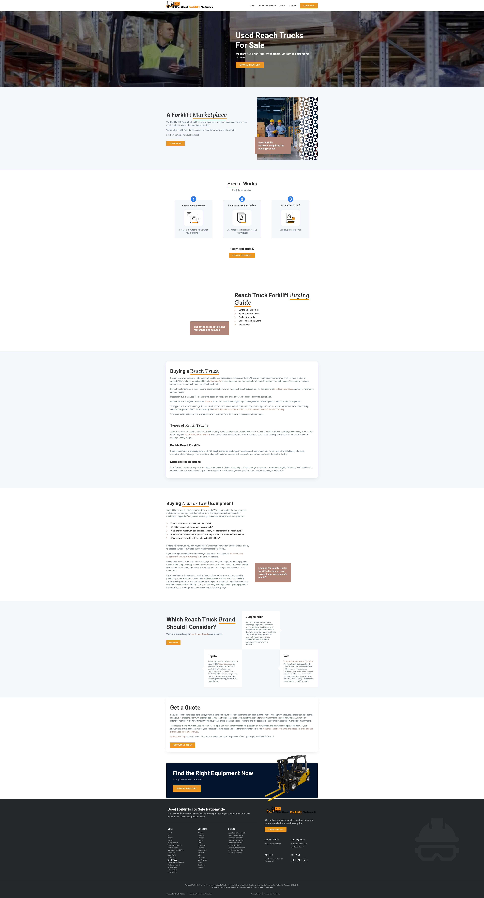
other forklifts (215, 381)
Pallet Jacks (172, 857)
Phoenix (201, 862)
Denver (200, 840)
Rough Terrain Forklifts (176, 862)
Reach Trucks (173, 860)
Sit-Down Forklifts (174, 865)
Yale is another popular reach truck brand (298, 661)
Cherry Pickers (173, 843)
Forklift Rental (173, 848)
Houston (201, 848)
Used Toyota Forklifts (235, 850)
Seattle (200, 867)
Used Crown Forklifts (235, 835)
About (283, 6)
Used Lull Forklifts (234, 845)
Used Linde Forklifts (235, 843)
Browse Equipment (267, 6)
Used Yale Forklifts (235, 853)
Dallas (200, 843)
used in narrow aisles (283, 389)
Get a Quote (185, 707)
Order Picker (172, 855)
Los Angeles (202, 860)
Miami (200, 855)
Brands (170, 838)
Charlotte (201, 835)
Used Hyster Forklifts (235, 838)
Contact (294, 6)
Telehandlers (172, 870)
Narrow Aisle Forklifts (175, 850)
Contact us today (177, 736)
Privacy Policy (172, 872)
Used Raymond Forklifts (236, 848)
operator (208, 401)
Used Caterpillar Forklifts (237, 833)
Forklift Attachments (175, 845)
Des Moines (202, 845)
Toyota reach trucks (225, 664)
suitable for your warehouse (197, 434)
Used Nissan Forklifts (236, 840)
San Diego (201, 865)
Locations (171, 853)
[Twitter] (299, 860)
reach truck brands (200, 634)
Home (252, 6)
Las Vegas (201, 857)
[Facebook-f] (293, 860)
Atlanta (200, 833)
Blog (169, 835)
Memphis (201, 853)
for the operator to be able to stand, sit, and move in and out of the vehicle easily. (249, 409)
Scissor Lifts (172, 867)
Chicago (201, 838)
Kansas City (202, 850)
